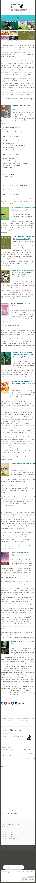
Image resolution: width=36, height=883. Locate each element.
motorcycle (28, 720)
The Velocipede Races (17, 303)
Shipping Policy (9, 836)
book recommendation (24, 718)
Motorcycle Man (15, 641)
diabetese (11, 720)
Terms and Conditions (11, 839)
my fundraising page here (9, 94)
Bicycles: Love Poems (19, 105)
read (2, 723)
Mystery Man (20, 693)
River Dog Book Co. (16, 41)
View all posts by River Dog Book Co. (13, 736)
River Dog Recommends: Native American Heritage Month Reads (19, 756)
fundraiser (18, 720)
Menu (19, 18)
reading (6, 723)
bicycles (11, 718)
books (6, 720)
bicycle (7, 718)
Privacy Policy (8, 832)
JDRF (22, 720)
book (16, 718)
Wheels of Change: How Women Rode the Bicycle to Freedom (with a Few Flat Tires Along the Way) (23, 354)
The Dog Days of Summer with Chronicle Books (16, 749)
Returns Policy (9, 834)
